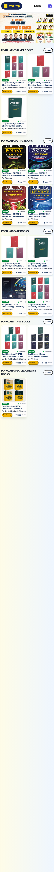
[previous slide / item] (2, 28)
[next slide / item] (52, 28)
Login (37, 6)
